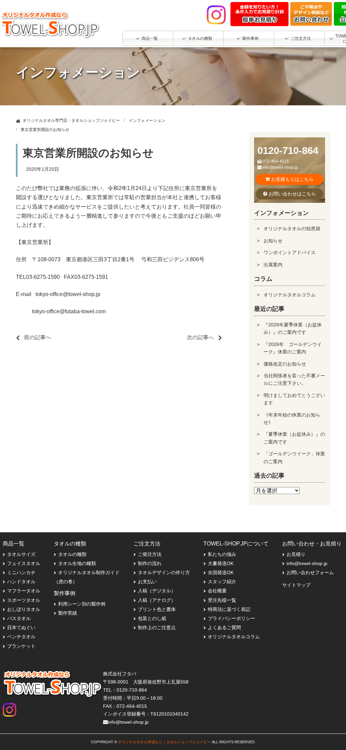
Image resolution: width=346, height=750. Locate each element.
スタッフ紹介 (222, 581)
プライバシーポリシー (231, 618)
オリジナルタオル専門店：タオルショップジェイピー (71, 120)
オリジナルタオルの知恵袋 (292, 228)
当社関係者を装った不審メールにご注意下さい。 (294, 379)
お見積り (296, 554)
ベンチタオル (21, 636)
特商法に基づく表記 (229, 609)
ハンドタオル (21, 581)
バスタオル (19, 618)
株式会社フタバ (119, 673)
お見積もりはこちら (292, 179)
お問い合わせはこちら (291, 193)
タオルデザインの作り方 (164, 572)
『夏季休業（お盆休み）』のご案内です (294, 437)
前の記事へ (37, 337)
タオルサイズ (21, 554)
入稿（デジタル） (157, 590)
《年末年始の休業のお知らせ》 (292, 418)
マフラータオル (23, 590)
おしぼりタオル (23, 609)
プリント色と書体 (157, 609)
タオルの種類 (72, 554)
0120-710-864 (287, 150)
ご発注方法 (150, 554)
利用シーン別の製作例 (81, 604)
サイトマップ (296, 585)
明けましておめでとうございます (294, 399)
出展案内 (273, 264)
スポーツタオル (23, 600)
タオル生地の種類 (77, 563)
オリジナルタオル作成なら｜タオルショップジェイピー (164, 742)
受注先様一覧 (222, 600)
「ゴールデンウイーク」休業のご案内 (294, 457)
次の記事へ (200, 337)
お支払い (147, 581)
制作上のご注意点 (157, 627)
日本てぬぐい (21, 627)
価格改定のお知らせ (285, 364)
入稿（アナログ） (157, 600)
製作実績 (67, 613)
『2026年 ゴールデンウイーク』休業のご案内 (293, 348)
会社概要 (217, 590)
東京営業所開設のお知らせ (45, 129)
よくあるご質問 (224, 627)
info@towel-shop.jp (280, 167)
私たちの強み (222, 554)
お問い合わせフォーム (310, 572)
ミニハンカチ (21, 572)
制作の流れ (150, 563)
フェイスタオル (23, 563)
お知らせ (273, 240)
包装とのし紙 (152, 618)
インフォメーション (147, 120)
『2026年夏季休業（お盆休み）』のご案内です (293, 328)
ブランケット (21, 646)
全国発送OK (220, 572)
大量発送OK (220, 563)
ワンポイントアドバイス (290, 252)
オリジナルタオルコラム (290, 294)
